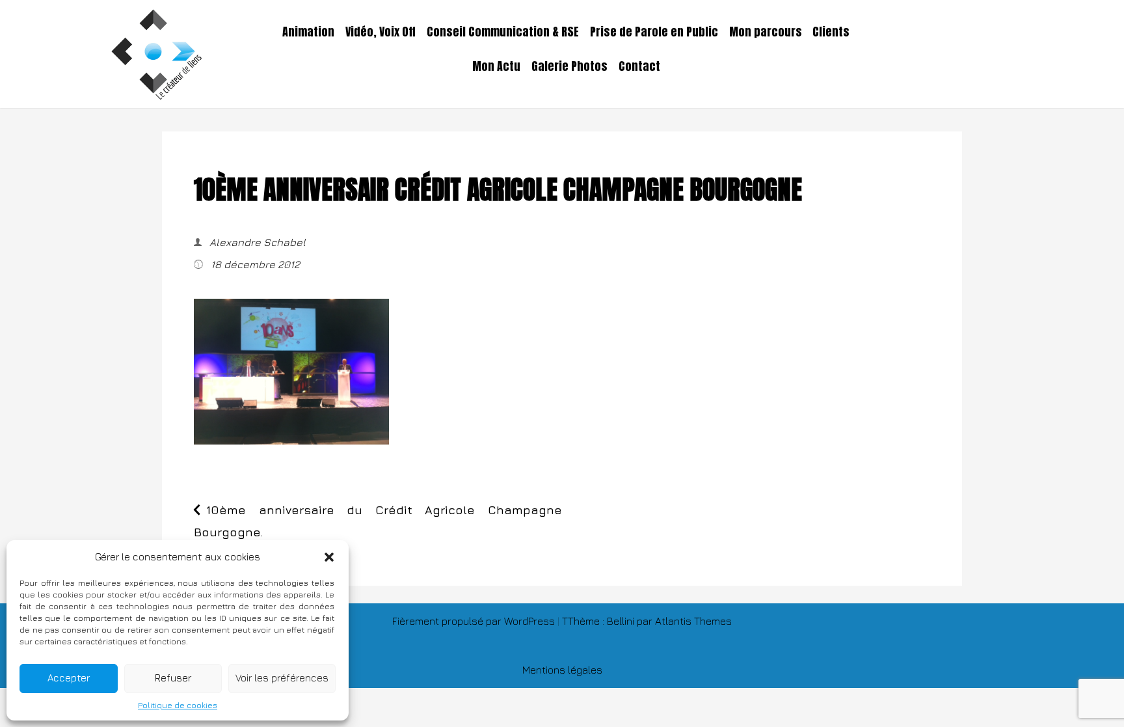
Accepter (68, 677)
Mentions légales (562, 670)
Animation (308, 31)
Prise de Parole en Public (654, 31)
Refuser (173, 677)
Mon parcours (765, 31)
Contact (639, 66)
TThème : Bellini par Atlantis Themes (647, 621)
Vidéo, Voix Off (380, 31)
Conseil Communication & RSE (503, 31)
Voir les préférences (281, 677)
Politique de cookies (177, 705)
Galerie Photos (569, 66)
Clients (831, 31)
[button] (329, 557)
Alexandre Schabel (256, 242)
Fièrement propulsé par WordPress (474, 621)
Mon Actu (496, 66)
